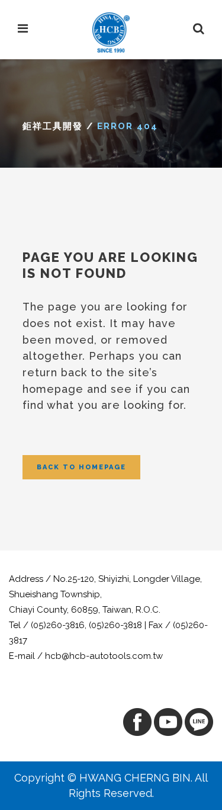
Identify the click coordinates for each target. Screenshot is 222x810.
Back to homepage (81, 467)
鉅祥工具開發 (52, 126)
